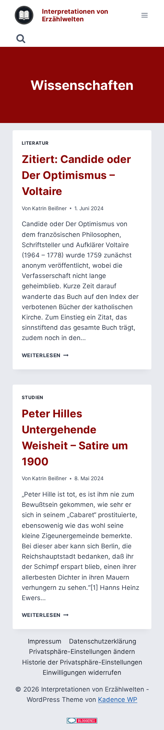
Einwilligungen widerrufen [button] (82, 672)
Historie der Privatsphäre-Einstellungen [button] (82, 662)
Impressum (44, 641)
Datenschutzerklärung (102, 641)
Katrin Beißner (49, 208)
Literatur (35, 143)
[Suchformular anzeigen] (21, 38)
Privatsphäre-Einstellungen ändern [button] (82, 651)
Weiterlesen (45, 355)
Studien (32, 397)
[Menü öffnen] (145, 15)
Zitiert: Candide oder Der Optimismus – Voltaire (76, 175)
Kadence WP (117, 699)
